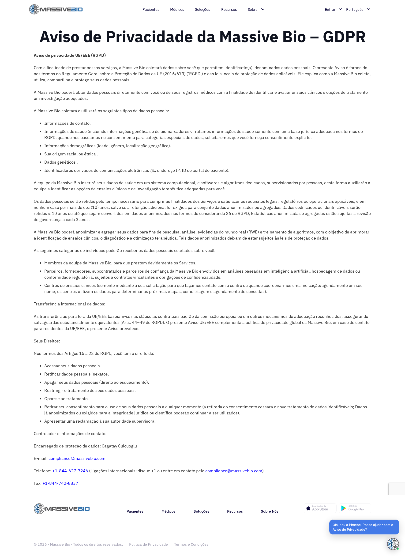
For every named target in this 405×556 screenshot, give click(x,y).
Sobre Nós (269, 511)
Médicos (168, 511)
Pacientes (135, 511)
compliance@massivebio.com (77, 458)
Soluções (201, 511)
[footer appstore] (320, 508)
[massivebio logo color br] (56, 9)
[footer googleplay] (355, 508)
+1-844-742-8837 (60, 483)
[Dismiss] (398, 520)
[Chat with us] (392, 543)
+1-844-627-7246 (70, 470)
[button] (364, 527)
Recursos (235, 511)
